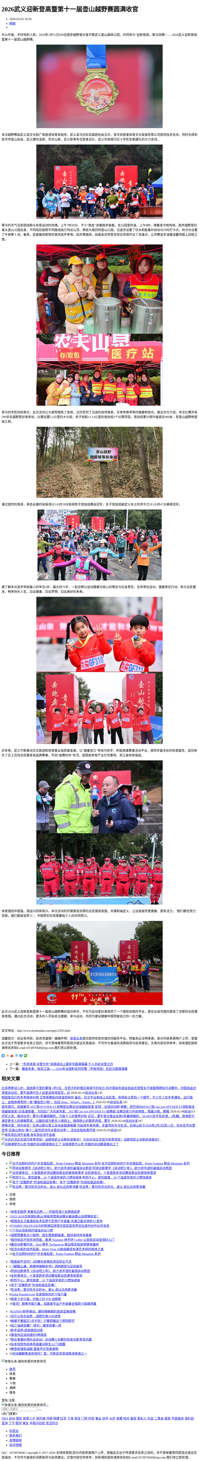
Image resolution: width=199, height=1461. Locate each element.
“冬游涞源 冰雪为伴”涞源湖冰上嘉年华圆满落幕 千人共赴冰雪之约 (67, 1064)
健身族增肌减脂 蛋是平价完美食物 (34, 1349)
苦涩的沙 (52, 1423)
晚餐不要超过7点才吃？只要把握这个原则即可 (43, 1321)
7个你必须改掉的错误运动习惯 (32, 1230)
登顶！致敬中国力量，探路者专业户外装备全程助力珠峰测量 (54, 1303)
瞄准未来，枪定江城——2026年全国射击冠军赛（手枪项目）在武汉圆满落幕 (74, 1068)
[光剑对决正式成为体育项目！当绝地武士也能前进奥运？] (42, 1139)
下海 (70, 1418)
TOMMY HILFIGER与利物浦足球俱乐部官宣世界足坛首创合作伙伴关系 (60, 1225)
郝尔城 (40, 1418)
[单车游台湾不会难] (16, 1135)
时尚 (91, 1418)
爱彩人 (142, 1418)
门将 (84, 1418)
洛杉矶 (189, 1418)
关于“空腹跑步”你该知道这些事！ (82, 1182)
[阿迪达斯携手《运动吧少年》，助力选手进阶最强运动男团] (50, 1168)
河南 (49, 1418)
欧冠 (19, 1423)
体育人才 (29, 1418)
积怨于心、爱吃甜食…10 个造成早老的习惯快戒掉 (117, 1177)
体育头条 (76, 1038)
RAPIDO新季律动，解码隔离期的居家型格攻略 (43, 1311)
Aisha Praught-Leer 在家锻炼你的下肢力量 (39, 1294)
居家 (167, 1418)
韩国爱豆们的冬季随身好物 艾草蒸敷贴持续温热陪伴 (38, 1097)
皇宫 (133, 1418)
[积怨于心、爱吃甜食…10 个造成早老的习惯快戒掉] (45, 1177)
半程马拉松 (37, 1423)
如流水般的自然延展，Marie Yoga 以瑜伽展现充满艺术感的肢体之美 (57, 1249)
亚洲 (5, 1423)
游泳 (77, 1418)
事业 (98, 1418)
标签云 (14, 1431)
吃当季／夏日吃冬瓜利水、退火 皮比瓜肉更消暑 (112, 1187)
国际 (19, 1418)
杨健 (56, 1418)
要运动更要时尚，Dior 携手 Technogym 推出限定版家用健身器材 (55, 1244)
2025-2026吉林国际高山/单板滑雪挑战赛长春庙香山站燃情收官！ (55, 1216)
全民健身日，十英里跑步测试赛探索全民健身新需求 (120, 1172)
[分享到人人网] (21, 1055)
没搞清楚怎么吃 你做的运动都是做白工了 (90, 1144)
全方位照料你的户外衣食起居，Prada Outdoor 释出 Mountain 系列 (145, 1163)
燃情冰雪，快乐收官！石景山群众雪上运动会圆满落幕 (39, 1125)
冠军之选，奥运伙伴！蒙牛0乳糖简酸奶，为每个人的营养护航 (44, 1116)
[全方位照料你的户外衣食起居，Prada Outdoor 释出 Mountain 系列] (55, 1163)
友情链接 (15, 1440)
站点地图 (15, 1445)
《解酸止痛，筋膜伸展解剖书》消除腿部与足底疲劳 (46, 1266)
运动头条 (91, 1092)
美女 (26, 1423)
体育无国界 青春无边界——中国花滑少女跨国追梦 (45, 1211)
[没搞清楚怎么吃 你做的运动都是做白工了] (31, 1144)
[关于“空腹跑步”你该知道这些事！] (34, 1182)
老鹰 (119, 1418)
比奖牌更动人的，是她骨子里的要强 (26, 1088)
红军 (63, 1418)
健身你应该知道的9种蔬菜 (29, 1335)
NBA (5, 1418)
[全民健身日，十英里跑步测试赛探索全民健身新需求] (46, 1172)
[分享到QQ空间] (7, 1055)
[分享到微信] (25, 1055)
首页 (12, 1369)
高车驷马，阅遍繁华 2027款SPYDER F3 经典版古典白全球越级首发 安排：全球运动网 (61, 1106)
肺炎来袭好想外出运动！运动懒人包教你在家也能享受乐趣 (51, 1339)
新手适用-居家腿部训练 (27, 1330)
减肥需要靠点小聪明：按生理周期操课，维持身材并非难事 (51, 1235)
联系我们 (15, 1435)
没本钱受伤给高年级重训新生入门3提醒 (38, 1344)
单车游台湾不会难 (42, 1135)
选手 (105, 1418)
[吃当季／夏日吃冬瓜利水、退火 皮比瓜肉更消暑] (44, 1187)
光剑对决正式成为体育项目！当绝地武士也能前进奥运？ (122, 1139)
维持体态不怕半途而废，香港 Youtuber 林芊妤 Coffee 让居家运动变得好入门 (62, 1239)
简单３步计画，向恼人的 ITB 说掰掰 (36, 1299)
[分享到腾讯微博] (16, 1055)
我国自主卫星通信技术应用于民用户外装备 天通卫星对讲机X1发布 (57, 1221)
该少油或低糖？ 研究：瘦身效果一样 (36, 1325)
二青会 (159, 1418)
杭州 (126, 1418)
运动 (187, 1111)
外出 (150, 1418)
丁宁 (12, 1423)
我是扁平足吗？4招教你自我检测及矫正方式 (41, 1261)
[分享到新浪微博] (12, 1055)
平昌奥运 (177, 1418)
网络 (12, 23)
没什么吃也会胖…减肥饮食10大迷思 (36, 1316)
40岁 (112, 1418)
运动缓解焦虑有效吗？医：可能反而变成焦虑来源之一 (49, 1353)
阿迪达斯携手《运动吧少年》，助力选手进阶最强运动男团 (132, 1168)
